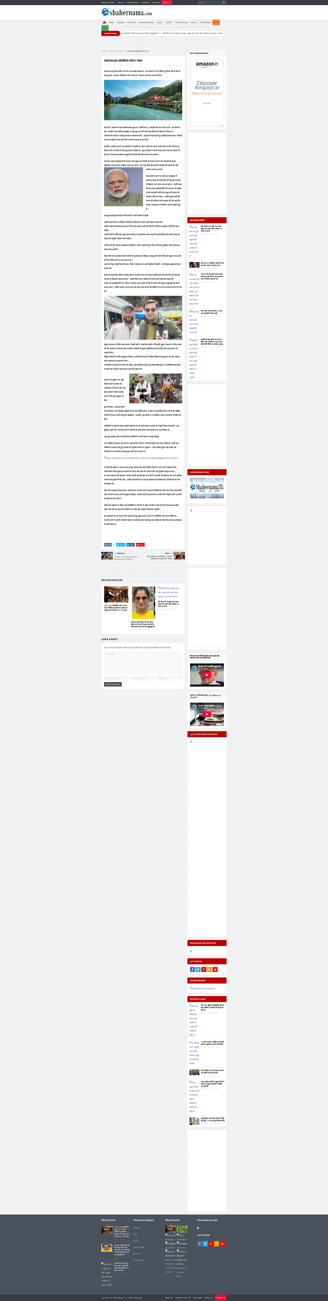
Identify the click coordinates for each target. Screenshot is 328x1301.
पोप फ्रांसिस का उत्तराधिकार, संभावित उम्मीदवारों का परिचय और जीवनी (159, 557)
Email (180, 65)
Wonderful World (146, 22)
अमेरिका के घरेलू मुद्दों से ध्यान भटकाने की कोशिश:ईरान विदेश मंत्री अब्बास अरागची (160, 33)
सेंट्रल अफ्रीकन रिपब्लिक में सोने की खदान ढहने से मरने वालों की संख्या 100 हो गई (224, 33)
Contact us (156, 2)
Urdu (105, 28)
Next (167, 553)
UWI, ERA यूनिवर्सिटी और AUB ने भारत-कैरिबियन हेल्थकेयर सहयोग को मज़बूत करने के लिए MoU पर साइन (116, 607)
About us (121, 2)
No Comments (129, 65)
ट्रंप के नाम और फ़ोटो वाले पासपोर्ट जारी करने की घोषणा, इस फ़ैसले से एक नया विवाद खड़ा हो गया (212, 276)
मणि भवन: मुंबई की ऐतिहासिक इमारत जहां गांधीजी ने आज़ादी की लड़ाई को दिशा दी (212, 1007)
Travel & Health (139, 1247)
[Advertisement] (197, 11)
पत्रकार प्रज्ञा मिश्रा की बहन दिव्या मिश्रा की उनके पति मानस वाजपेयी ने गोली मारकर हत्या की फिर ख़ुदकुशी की (143, 624)
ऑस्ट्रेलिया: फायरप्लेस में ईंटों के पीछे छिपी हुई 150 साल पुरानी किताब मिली (213, 1119)
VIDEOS (169, 22)
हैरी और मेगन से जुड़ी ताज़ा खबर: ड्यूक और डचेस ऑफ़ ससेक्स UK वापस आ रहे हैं (168, 603)
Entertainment (181, 22)
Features (120, 22)
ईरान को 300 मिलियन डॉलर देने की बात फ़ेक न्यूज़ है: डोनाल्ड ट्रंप (212, 264)
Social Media (205, 22)
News (111, 22)
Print (172, 65)
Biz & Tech (131, 22)
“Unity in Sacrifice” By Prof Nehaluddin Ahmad (126, 557)
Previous (121, 553)
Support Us (166, 2)
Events (194, 22)
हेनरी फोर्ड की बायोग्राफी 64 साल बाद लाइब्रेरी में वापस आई (211, 312)
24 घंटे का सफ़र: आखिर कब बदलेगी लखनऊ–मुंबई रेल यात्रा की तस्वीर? (212, 1043)
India (135, 1234)
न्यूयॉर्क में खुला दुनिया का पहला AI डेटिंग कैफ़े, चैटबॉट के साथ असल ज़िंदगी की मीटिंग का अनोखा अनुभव (212, 341)
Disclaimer (146, 2)
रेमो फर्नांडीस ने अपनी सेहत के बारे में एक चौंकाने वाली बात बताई (212, 1071)
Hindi (216, 22)
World (135, 1241)
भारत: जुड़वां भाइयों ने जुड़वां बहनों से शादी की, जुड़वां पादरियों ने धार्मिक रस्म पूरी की (212, 1083)
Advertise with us (133, 2)
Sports (160, 22)
